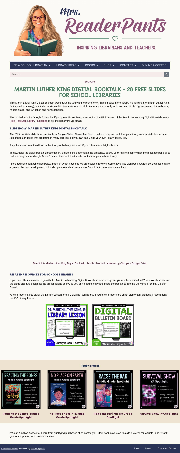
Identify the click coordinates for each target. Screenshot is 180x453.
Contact (126, 65)
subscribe (42, 120)
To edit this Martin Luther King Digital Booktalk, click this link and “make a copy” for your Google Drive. (90, 263)
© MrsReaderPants (9, 448)
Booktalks (90, 81)
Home (137, 448)
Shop (107, 65)
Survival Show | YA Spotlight (159, 413)
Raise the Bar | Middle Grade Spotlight (113, 415)
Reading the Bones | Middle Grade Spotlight (21, 415)
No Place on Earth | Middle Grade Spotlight (67, 415)
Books (90, 65)
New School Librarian (30, 65)
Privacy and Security (167, 448)
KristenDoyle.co (38, 448)
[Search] (166, 74)
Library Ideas (66, 65)
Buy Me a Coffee (154, 65)
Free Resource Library (23, 120)
